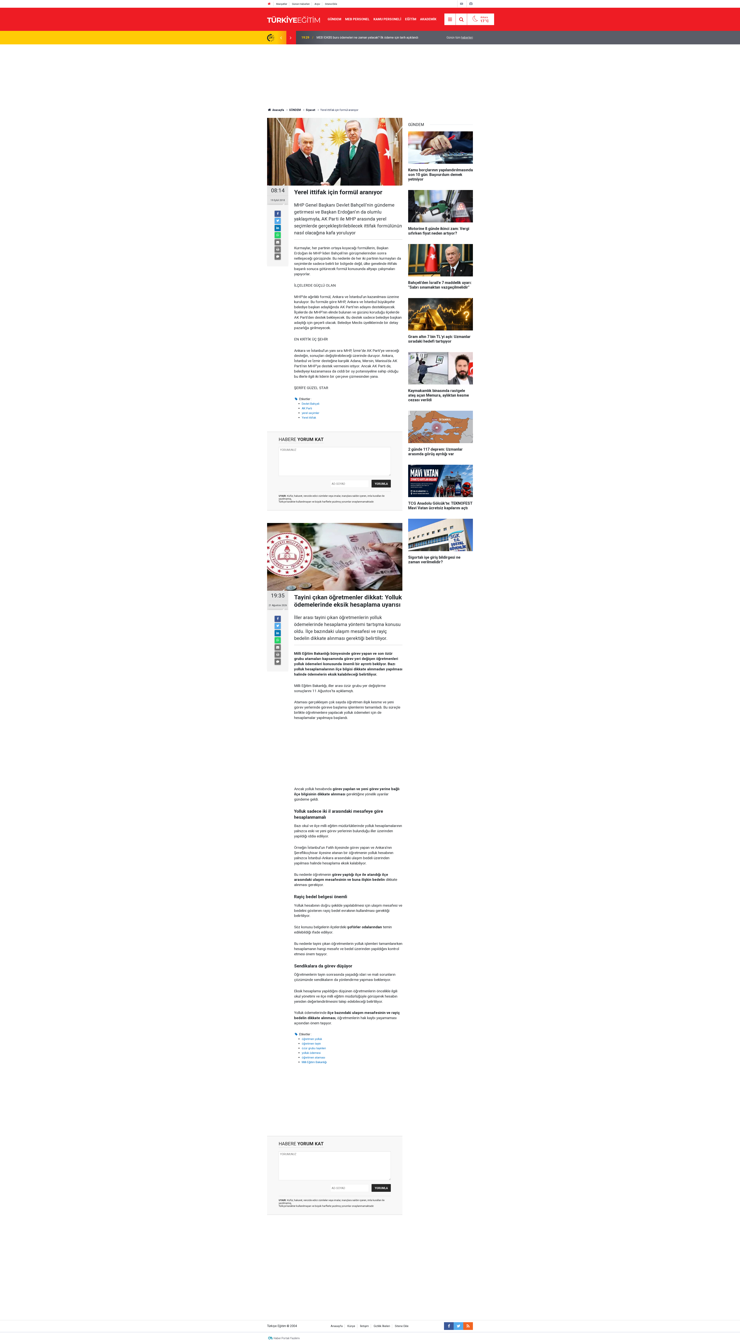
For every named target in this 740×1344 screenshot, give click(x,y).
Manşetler (281, 4)
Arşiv (317, 4)
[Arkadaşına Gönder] (278, 242)
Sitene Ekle (331, 4)
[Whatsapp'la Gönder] (278, 235)
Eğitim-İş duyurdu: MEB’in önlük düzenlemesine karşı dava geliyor (360, 37)
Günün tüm (460, 37)
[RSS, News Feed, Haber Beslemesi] (468, 1326)
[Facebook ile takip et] (449, 1326)
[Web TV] (461, 4)
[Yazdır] (278, 249)
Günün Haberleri (301, 4)
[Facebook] (278, 214)
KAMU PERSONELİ (387, 19)
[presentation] (281, 37)
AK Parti (307, 408)
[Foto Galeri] (471, 4)
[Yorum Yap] (278, 256)
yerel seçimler (310, 413)
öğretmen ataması (313, 1057)
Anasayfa (337, 1326)
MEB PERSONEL (357, 19)
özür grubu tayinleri (314, 1048)
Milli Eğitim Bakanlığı (314, 1062)
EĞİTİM (410, 19)
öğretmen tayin (311, 1043)
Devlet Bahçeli (310, 403)
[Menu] (450, 19)
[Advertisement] (370, 73)
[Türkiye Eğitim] (293, 19)
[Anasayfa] (269, 4)
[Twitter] (278, 221)
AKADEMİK (428, 19)
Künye (351, 1326)
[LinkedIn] (278, 228)
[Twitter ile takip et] (458, 1326)
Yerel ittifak (309, 417)
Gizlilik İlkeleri (382, 1326)
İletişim (364, 1326)
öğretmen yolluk (312, 1039)
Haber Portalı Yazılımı (287, 1338)
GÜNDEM (334, 19)
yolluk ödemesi (311, 1053)
